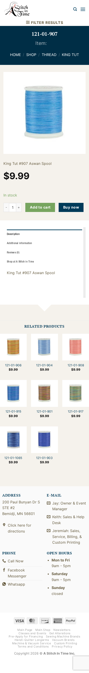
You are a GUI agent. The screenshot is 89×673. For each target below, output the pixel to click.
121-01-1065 (13, 457)
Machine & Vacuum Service (31, 643)
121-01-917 (76, 411)
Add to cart (40, 207)
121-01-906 (13, 365)
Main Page (24, 630)
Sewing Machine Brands (63, 636)
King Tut (70, 54)
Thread (49, 54)
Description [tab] (13, 234)
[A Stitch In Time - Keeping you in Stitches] (19, 9)
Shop (31, 54)
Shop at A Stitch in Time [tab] (20, 261)
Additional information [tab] (19, 243)
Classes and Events (32, 633)
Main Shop (42, 630)
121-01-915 (13, 411)
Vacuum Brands (63, 640)
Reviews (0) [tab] (13, 252)
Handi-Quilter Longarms (32, 640)
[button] (75, 9)
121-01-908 (76, 365)
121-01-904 (44, 365)
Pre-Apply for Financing (26, 636)
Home (15, 54)
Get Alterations (60, 633)
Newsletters (62, 630)
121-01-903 (44, 457)
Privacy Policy (62, 646)
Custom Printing (65, 643)
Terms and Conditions (33, 646)
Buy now (71, 207)
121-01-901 (44, 411)
